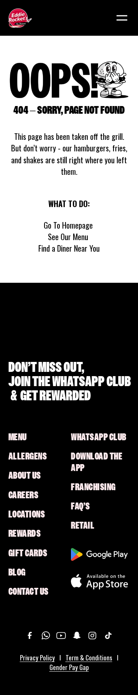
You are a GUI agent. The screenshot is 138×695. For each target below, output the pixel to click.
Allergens (27, 456)
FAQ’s (80, 506)
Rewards (24, 533)
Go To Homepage (68, 225)
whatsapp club (99, 437)
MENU (17, 437)
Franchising (93, 487)
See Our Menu (68, 236)
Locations (26, 514)
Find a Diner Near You (69, 248)
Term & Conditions (89, 657)
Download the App (96, 462)
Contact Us (28, 591)
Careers (23, 495)
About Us (24, 475)
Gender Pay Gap (69, 667)
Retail (82, 525)
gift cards (28, 553)
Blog (17, 572)
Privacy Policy (37, 657)
